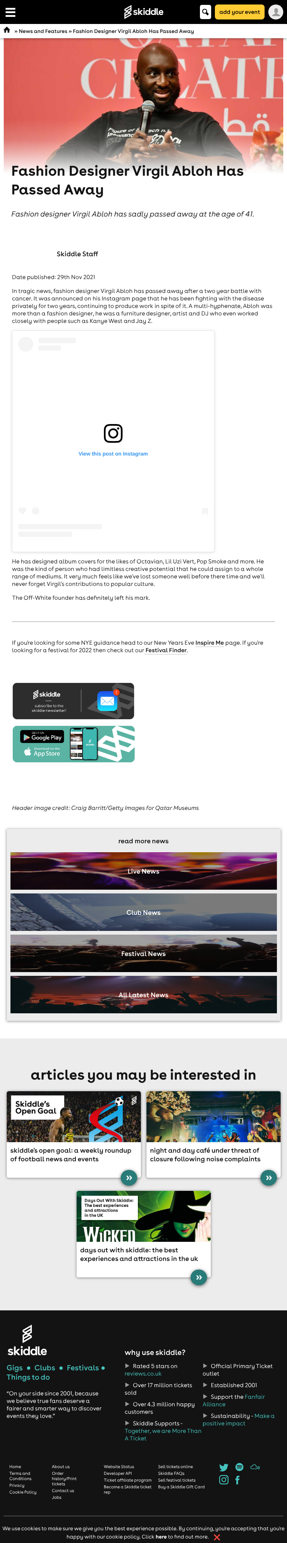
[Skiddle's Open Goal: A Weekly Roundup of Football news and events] (74, 1116)
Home (15, 1466)
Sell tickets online (175, 1466)
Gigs (15, 1368)
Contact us (63, 1490)
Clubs (44, 1368)
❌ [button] (216, 1537)
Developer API (118, 1473)
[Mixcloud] (255, 1469)
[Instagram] (223, 1482)
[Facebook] (237, 1482)
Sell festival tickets (176, 1480)
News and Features (43, 31)
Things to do (28, 1377)
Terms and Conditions (20, 1476)
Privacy (16, 1485)
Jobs (57, 1497)
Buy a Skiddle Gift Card (181, 1486)
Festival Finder (165, 650)
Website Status (119, 1466)
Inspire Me (209, 643)
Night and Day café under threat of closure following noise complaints (205, 1154)
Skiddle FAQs (171, 1473)
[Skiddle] (27, 1339)
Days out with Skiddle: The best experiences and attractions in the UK (139, 1254)
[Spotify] (239, 1469)
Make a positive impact (239, 1419)
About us (61, 1466)
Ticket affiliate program (128, 1480)
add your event (239, 11)
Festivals (83, 1368)
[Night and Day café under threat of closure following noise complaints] (213, 1116)
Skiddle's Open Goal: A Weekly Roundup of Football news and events (70, 1154)
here (161, 1536)
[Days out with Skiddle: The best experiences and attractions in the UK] (144, 1216)
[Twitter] (223, 1469)
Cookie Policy (23, 1492)
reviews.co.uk (143, 1373)
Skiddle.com (143, 11)
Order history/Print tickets (64, 1478)
